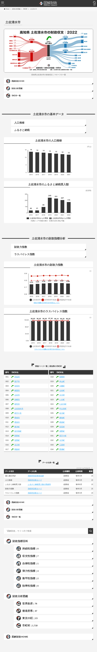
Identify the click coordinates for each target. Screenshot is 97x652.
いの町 (62, 400)
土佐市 (17, 395)
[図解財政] (48, 3)
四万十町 (62, 436)
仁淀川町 (62, 404)
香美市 (17, 422)
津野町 (62, 431)
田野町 (17, 436)
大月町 (62, 440)
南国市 (17, 390)
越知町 (62, 418)
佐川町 (62, 413)
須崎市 (17, 400)
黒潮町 (62, 449)
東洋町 (17, 427)
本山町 (62, 381)
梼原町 (62, 422)
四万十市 (17, 413)
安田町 (17, 440)
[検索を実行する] (90, 531)
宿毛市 (17, 404)
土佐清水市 (18, 409)
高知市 (17, 377)
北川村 (17, 445)
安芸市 (17, 386)
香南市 (17, 418)
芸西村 (62, 377)
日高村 (62, 427)
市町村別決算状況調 (36, 476)
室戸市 (17, 381)
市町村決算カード (35, 480)
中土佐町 (62, 409)
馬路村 (17, 449)
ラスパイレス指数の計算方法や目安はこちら (49, 349)
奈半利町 (17, 431)
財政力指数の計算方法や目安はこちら (46, 303)
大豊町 (62, 386)
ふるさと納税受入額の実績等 (39, 484)
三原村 (62, 445)
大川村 (62, 395)
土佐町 (62, 390)
